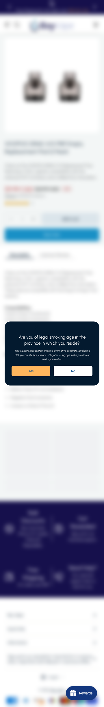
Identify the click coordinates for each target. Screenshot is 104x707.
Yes (31, 371)
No (73, 371)
